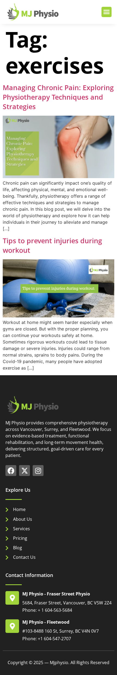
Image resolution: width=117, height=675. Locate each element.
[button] (106, 12)
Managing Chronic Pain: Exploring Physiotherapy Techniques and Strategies (58, 97)
